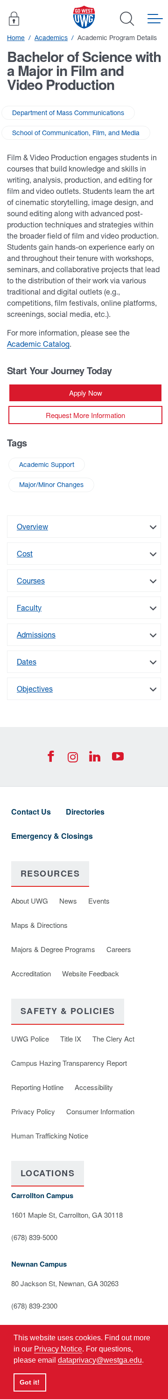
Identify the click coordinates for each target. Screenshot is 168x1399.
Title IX (70, 1038)
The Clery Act (113, 1038)
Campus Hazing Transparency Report (69, 1063)
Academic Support (46, 464)
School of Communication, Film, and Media (76, 133)
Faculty (29, 607)
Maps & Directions (39, 925)
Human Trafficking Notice (49, 1135)
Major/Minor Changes (51, 484)
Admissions (36, 635)
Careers (118, 949)
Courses (31, 580)
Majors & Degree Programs (53, 949)
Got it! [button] (30, 1382)
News (68, 900)
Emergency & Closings (52, 835)
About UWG (29, 900)
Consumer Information (100, 1111)
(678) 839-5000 (34, 1237)
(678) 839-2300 (34, 1305)
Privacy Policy (33, 1111)
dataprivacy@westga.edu (100, 1360)
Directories (85, 811)
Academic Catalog (38, 344)
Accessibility (94, 1087)
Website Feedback (90, 973)
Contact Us (31, 811)
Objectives (35, 689)
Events (99, 900)
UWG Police (30, 1038)
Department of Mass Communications (68, 113)
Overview (32, 526)
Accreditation (31, 973)
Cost (25, 553)
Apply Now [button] (85, 393)
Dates (26, 662)
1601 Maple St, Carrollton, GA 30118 (67, 1215)
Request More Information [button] (85, 415)
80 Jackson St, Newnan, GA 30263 (65, 1283)
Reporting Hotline (37, 1087)
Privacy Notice (58, 1349)
